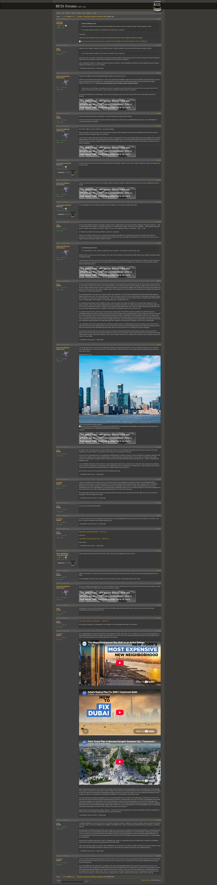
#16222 (159, 618)
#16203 (159, 73)
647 (64, 16)
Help (83, 13)
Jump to (59, 880)
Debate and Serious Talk (99, 16)
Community (86, 16)
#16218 (159, 550)
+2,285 (58, 27)
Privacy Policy (145, 880)
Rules (79, 13)
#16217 (159, 529)
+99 (57, 488)
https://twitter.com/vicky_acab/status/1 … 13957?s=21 (94, 621)
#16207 (159, 180)
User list (73, 13)
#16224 (159, 820)
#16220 (159, 583)
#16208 (159, 202)
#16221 (159, 605)
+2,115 (58, 169)
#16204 (159, 113)
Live (63, 13)
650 (71, 16)
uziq (58, 48)
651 (74, 16)
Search (68, 13)
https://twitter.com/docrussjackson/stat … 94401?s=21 (94, 538)
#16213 (159, 447)
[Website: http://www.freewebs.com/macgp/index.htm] (66, 558)
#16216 (159, 515)
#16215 (159, 503)
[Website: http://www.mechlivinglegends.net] (66, 26)
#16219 (159, 570)
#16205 (159, 126)
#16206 (159, 160)
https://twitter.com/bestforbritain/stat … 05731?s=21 (93, 531)
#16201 (159, 19)
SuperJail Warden (63, 76)
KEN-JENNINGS (62, 554)
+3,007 (58, 559)
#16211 (159, 281)
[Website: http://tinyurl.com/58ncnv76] (66, 167)
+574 (57, 54)
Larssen (59, 482)
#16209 (159, 222)
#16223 (159, 630)
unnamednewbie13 (63, 163)
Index (80, 16)
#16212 (159, 344)
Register (89, 13)
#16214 (159, 479)
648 (67, 16)
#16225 (159, 856)
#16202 (159, 45)
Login (94, 13)
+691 (57, 89)
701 (78, 16)
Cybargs (59, 22)
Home (58, 13)
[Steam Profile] (59, 26)
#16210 (159, 243)
